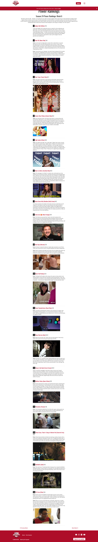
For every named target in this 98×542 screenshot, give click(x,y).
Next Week (74, 528)
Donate (78, 3)
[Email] (76, 534)
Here (59, 8)
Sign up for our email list (79, 539)
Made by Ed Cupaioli (24, 539)
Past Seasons (29, 535)
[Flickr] (81, 534)
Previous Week (24, 528)
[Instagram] (79, 534)
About (23, 535)
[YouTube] (84, 534)
